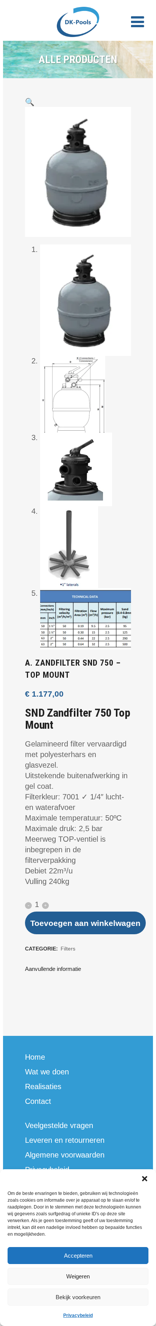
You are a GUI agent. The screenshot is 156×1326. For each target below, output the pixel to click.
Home (35, 1057)
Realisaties (43, 1086)
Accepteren (78, 1255)
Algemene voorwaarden (65, 1155)
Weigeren (78, 1276)
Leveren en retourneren (65, 1140)
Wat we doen (47, 1072)
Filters (68, 949)
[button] (144, 1178)
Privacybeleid (78, 1315)
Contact (38, 1101)
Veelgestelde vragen (59, 1125)
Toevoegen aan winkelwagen (85, 923)
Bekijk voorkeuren (78, 1297)
